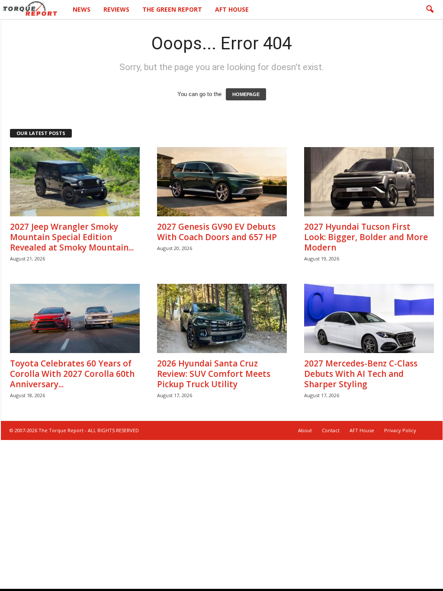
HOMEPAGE (246, 94)
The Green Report (172, 9)
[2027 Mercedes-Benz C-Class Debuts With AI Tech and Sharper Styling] (369, 318)
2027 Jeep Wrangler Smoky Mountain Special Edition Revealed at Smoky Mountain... (72, 237)
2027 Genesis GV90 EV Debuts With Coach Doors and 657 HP (217, 232)
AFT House (232, 9)
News (81, 9)
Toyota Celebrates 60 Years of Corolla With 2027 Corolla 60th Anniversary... (72, 374)
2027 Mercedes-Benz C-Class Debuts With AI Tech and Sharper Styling (360, 374)
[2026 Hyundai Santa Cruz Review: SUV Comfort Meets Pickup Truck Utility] (222, 318)
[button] (429, 9)
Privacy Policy (400, 430)
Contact (331, 430)
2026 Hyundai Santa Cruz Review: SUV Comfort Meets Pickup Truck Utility (213, 374)
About (305, 430)
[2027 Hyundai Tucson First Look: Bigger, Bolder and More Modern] (369, 181)
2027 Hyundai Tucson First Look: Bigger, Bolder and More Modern (366, 237)
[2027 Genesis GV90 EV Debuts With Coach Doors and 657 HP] (222, 181)
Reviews (116, 9)
